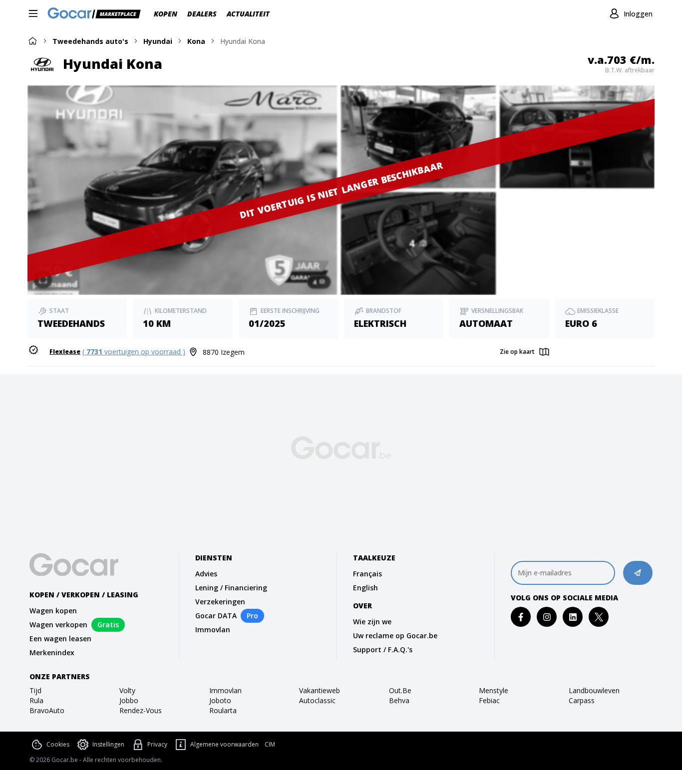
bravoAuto (46, 710)
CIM (270, 745)
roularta (223, 710)
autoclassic (317, 700)
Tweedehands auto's (90, 41)
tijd (35, 690)
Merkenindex (51, 652)
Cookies (57, 744)
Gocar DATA (216, 615)
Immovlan (212, 629)
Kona (196, 41)
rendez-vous (140, 710)
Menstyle (493, 690)
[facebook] (521, 617)
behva (399, 700)
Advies (206, 573)
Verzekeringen (220, 601)
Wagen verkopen (58, 624)
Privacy (157, 744)
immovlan (225, 690)
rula (36, 700)
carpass (582, 700)
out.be (400, 690)
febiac (489, 700)
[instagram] (547, 617)
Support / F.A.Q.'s (382, 649)
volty (127, 690)
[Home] (32, 40)
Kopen (165, 13)
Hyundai (157, 41)
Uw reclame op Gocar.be (395, 635)
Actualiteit (248, 13)
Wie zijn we (372, 621)
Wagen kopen (53, 610)
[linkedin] (573, 617)
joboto (220, 700)
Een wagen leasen (60, 638)
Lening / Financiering (231, 587)
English (365, 587)
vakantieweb (319, 690)
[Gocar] (97, 13)
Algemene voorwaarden (224, 744)
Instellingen (108, 744)
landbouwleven (594, 690)
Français (367, 573)
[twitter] (599, 617)
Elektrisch (380, 323)
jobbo (128, 700)
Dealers (202, 13)
